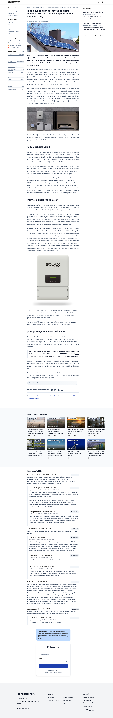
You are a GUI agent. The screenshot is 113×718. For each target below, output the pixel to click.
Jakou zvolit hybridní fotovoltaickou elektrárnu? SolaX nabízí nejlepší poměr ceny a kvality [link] (62, 7)
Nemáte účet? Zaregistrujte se (53, 672)
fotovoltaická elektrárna (40, 396)
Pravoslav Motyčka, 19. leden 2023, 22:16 (47, 490)
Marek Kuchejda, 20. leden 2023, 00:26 (48, 513)
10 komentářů (44, 21)
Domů (28, 7)
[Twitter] (87, 710)
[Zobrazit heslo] (66, 661)
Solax (55, 396)
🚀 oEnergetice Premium (14, 41)
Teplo (9, 29)
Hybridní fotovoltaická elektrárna (40, 55)
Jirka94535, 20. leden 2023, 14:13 (45, 539)
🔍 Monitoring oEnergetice (15, 43)
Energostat (11, 13)
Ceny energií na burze (14, 15)
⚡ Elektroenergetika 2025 (15, 11)
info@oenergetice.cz (23, 708)
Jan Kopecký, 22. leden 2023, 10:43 (46, 620)
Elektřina (10, 25)
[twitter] (55, 390)
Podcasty (10, 33)
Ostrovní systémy (34, 398)
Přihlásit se (53, 666)
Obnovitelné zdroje (13, 31)
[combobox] (94, 8)
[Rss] (93, 710)
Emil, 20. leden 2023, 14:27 (45, 557)
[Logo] (14, 2)
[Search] (98, 2)
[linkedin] (59, 390)
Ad (51, 396)
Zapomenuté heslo (53, 670)
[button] (53, 119)
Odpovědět (76, 475)
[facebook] (52, 390)
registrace (45, 637)
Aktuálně (10, 22)
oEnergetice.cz (32, 19)
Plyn (9, 27)
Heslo (40, 658)
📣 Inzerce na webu (13, 47)
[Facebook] (84, 710)
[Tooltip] (23, 51)
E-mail (40, 652)
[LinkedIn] (90, 710)
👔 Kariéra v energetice (14, 45)
